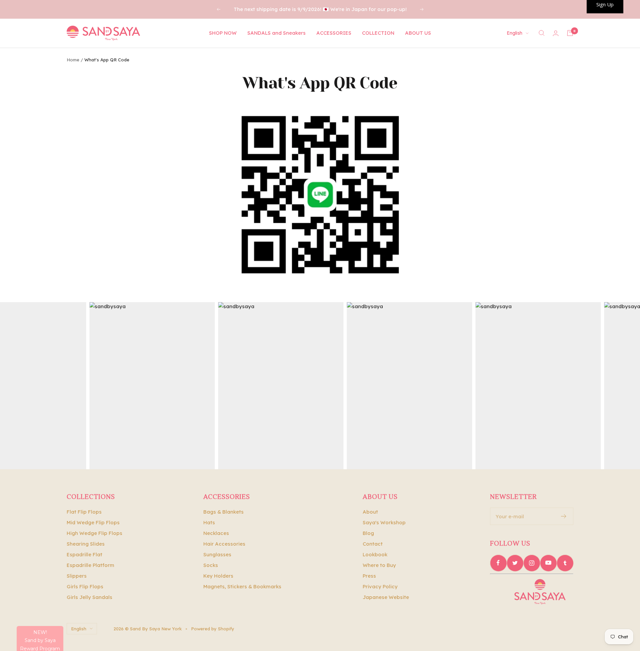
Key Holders (218, 576)
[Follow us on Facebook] (498, 563)
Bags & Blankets (223, 512)
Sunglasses (217, 554)
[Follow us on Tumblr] (565, 563)
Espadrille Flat (84, 554)
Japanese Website (386, 597)
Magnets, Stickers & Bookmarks (242, 586)
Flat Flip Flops (84, 512)
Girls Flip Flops (85, 586)
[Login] (556, 33)
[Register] (564, 516)
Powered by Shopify (212, 628)
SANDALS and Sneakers (276, 33)
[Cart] (570, 33)
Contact (373, 544)
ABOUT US (418, 33)
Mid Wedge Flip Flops (93, 522)
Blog (368, 533)
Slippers (77, 576)
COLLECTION (378, 33)
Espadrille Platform (90, 565)
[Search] (542, 33)
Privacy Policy (380, 586)
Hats (209, 522)
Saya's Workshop (384, 522)
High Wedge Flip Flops (94, 533)
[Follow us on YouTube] (548, 563)
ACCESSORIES (333, 33)
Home (73, 59)
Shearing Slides (86, 544)
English (514, 33)
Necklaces (216, 533)
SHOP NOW (223, 33)
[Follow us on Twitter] (515, 563)
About (370, 512)
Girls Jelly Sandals (89, 597)
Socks (210, 565)
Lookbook (375, 554)
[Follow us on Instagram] (531, 563)
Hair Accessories (224, 544)
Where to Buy (379, 565)
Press (369, 576)
